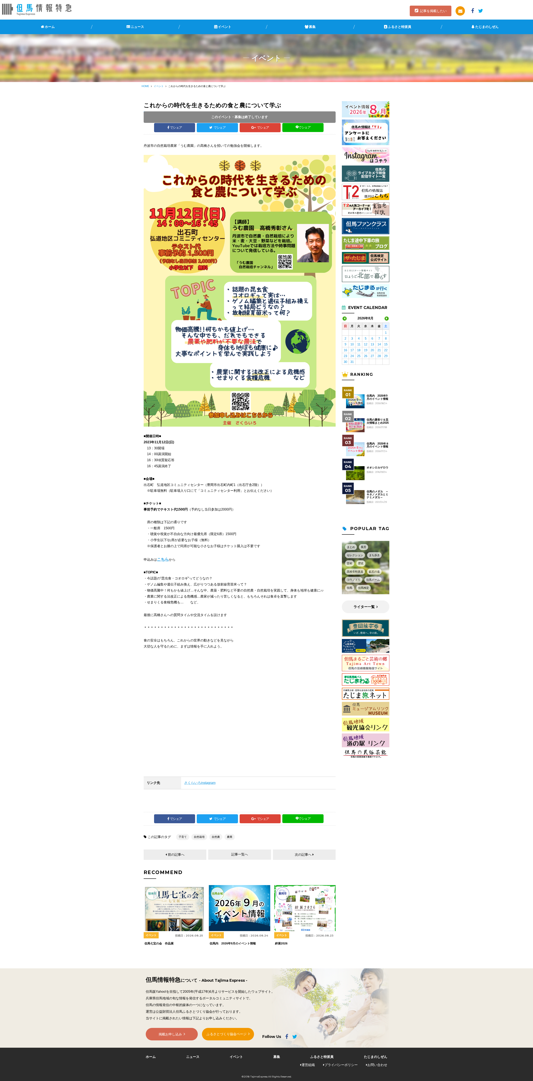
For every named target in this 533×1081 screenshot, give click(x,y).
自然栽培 (199, 836)
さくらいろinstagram (199, 783)
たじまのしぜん (487, 27)
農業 (229, 836)
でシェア (176, 127)
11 (358, 344)
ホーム (50, 27)
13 (372, 344)
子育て (183, 836)
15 (385, 344)
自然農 (216, 836)
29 (385, 356)
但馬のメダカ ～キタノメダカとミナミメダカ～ (377, 494)
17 (352, 350)
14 (379, 344)
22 (385, 350)
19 (365, 350)
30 (345, 362)
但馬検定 (363, 587)
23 (345, 356)
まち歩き (374, 555)
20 (372, 350)
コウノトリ (353, 579)
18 (358, 350)
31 (352, 362)
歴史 (361, 563)
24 (352, 356)
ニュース (137, 27)
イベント (224, 27)
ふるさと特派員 (399, 27)
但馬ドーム (373, 579)
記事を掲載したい (433, 11)
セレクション (355, 555)
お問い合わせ (377, 1065)
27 (372, 356)
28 (379, 356)
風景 (363, 547)
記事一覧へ (239, 854)
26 (365, 356)
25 (358, 356)
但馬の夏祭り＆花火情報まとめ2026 (378, 421)
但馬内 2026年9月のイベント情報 (377, 397)
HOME (145, 86)
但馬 (349, 587)
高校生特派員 (355, 571)
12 (365, 344)
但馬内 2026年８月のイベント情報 (378, 445)
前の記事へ (176, 854)
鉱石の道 (374, 571)
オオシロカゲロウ (377, 467)
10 (352, 344)
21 (379, 350)
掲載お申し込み (170, 1034)
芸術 (349, 563)
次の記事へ (303, 854)
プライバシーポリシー (341, 1065)
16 (345, 350)
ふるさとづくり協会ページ (227, 1034)
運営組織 (308, 1065)
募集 (312, 27)
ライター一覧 (364, 607)
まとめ (351, 547)
